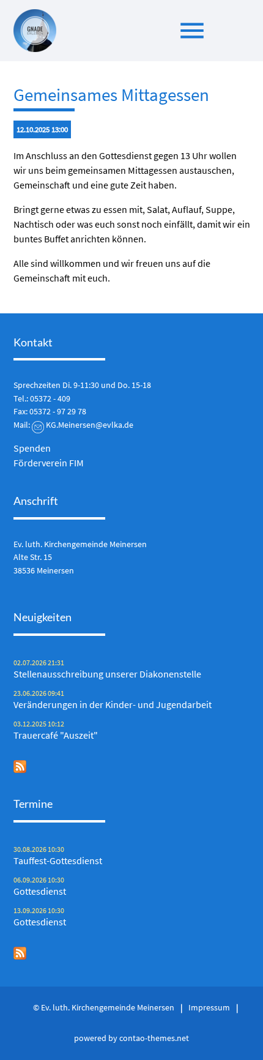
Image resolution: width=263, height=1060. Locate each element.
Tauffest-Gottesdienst (57, 860)
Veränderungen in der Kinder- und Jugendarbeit (112, 704)
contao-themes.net (154, 1037)
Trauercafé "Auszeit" (55, 735)
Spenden (32, 448)
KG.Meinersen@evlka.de (89, 424)
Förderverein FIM (48, 463)
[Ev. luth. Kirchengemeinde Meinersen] (34, 30)
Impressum (209, 1007)
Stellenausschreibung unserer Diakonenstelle (107, 674)
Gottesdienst (39, 891)
